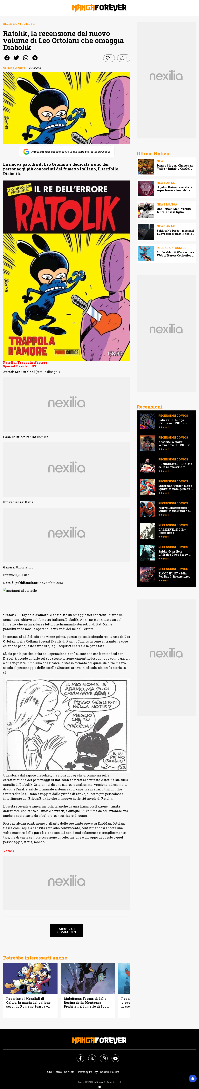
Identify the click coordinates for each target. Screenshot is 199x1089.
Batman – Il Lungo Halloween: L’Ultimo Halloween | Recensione (174, 422)
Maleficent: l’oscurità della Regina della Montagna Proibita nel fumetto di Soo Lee (85, 1002)
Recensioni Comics (172, 248)
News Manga (167, 204)
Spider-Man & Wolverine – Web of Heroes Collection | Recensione (175, 254)
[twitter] (16, 60)
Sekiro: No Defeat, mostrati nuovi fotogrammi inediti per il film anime (175, 232)
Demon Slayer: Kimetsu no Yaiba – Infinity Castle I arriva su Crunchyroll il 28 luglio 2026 (175, 167)
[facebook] (7, 60)
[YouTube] (113, 1056)
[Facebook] (78, 1056)
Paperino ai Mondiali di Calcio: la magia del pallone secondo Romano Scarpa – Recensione (28, 1002)
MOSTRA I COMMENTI (66, 930)
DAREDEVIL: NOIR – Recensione (172, 531)
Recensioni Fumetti (19, 24)
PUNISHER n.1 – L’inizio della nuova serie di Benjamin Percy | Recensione (175, 465)
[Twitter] (89, 1056)
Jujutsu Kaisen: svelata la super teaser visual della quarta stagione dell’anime (175, 189)
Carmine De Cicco (14, 67)
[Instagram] (101, 1056)
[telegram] (35, 60)
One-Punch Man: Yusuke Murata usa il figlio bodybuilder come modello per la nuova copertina (175, 210)
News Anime (166, 182)
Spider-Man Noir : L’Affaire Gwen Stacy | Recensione (173, 553)
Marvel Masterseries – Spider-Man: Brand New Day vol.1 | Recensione (175, 509)
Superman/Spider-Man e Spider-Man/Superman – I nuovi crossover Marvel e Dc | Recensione (175, 487)
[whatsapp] (26, 60)
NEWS (161, 161)
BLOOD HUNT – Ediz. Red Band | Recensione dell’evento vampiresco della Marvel (174, 575)
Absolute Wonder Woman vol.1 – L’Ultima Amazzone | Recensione (175, 443)
